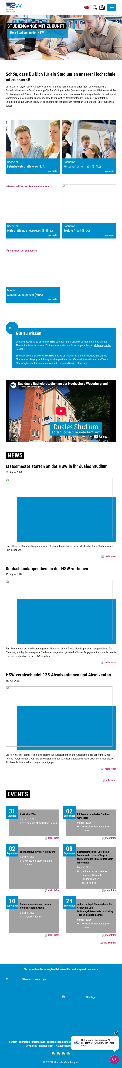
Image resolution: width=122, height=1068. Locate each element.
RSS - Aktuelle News (60, 1045)
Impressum (24, 1041)
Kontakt (13, 1041)
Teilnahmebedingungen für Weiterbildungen (69, 1041)
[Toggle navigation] (111, 7)
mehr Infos (53, 838)
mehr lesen (110, 556)
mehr (54, 171)
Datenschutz (38, 1041)
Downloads (31, 1045)
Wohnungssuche (102, 345)
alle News (111, 780)
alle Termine (109, 942)
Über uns (82, 363)
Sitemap (43, 1045)
